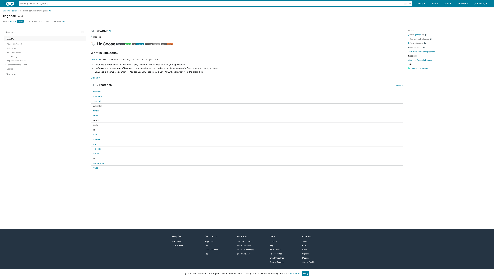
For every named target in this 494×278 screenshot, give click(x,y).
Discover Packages (11, 11)
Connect (307, 236)
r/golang (305, 254)
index (95, 115)
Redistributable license (420, 39)
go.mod (418, 35)
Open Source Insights (419, 68)
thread (96, 153)
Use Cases (176, 241)
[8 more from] (90, 101)
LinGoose (95, 59)
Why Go (419, 3)
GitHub (305, 245)
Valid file (417, 35)
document (97, 96)
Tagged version (417, 43)
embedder (98, 101)
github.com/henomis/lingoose (35, 11)
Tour (206, 245)
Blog (272, 245)
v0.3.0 (9, 21)
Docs (446, 3)
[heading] (11, 4)
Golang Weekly (308, 262)
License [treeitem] (10, 69)
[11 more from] (90, 129)
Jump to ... (10, 32)
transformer (98, 163)
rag (94, 144)
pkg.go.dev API (243, 254)
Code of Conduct (277, 262)
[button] (409, 35)
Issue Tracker (275, 250)
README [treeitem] (10, 38)
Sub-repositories (244, 245)
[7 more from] (90, 115)
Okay (305, 273)
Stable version (416, 47)
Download (274, 241)
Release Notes (276, 254)
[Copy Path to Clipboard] (50, 11)
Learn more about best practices (421, 52)
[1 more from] (90, 139)
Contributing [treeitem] (12, 56)
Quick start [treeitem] (11, 48)
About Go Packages (245, 250)
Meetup (305, 258)
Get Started (211, 236)
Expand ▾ (95, 77)
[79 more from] (90, 105)
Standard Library (244, 241)
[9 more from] (90, 158)
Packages (463, 3)
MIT (63, 21)
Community (479, 3)
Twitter (305, 241)
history (96, 110)
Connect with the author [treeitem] (17, 65)
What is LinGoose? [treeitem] (14, 44)
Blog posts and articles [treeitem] (16, 60)
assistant (97, 91)
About (273, 236)
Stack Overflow (211, 250)
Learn (435, 3)
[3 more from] (90, 124)
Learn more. (294, 273)
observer (97, 139)
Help (207, 254)
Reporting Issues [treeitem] (14, 52)
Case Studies (177, 245)
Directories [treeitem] (11, 74)
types (95, 168)
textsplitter (98, 148)
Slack (304, 250)
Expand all (399, 86)
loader (96, 134)
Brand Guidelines (277, 258)
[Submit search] (410, 3)
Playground (209, 241)
